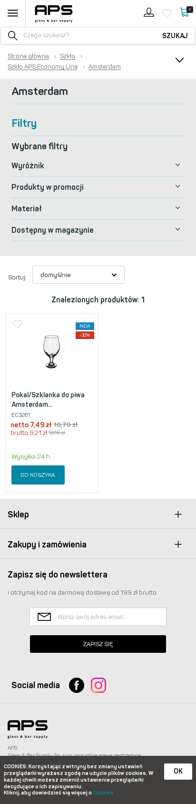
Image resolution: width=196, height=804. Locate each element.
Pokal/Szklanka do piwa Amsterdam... (48, 400)
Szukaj (175, 36)
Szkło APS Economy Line (43, 66)
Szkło (67, 56)
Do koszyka (37, 475)
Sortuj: (17, 277)
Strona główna (28, 56)
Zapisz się (98, 644)
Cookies (103, 793)
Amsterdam (104, 66)
